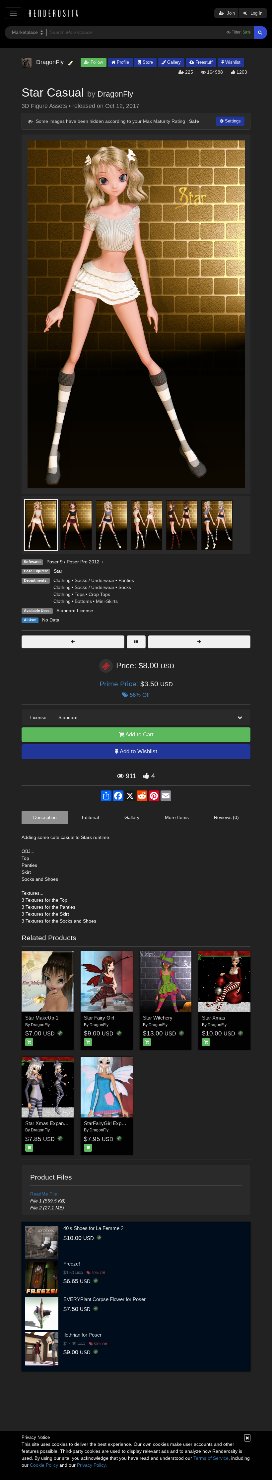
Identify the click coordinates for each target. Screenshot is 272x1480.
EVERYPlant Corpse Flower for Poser (104, 1299)
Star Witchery (157, 1018)
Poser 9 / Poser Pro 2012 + (74, 561)
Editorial (90, 817)
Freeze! (71, 1264)
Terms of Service (211, 1458)
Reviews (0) (226, 817)
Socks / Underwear (94, 580)
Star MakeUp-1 (41, 1018)
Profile (122, 62)
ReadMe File (43, 1193)
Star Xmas (213, 1018)
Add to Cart (139, 734)
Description (45, 817)
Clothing (62, 580)
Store (147, 62)
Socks (124, 587)
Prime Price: (120, 684)
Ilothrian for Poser (82, 1335)
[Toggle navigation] (13, 13)
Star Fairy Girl (99, 1018)
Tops (80, 594)
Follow (96, 62)
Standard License (74, 610)
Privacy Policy (91, 1465)
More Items (177, 817)
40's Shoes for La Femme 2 (93, 1228)
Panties (126, 580)
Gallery (173, 62)
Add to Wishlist (137, 751)
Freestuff (203, 62)
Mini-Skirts (107, 601)
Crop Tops (99, 594)
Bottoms (83, 601)
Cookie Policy (44, 1465)
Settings (232, 121)
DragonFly (115, 94)
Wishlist (232, 62)
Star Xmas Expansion (49, 1123)
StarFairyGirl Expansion (110, 1123)
